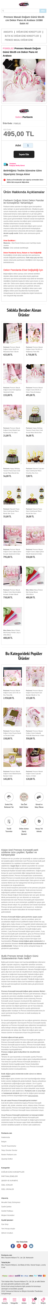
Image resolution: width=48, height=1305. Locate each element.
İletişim (3, 1142)
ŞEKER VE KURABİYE (9, 1181)
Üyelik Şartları (6, 1207)
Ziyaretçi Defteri (7, 1159)
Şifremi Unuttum (7, 1233)
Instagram (31, 1246)
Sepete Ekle (24, 154)
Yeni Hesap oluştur (8, 1229)
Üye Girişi (4, 1224)
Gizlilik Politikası (7, 1211)
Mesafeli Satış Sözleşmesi (10, 1202)
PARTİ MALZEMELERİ (9, 1176)
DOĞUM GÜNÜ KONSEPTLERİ (28, 32)
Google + (19, 1246)
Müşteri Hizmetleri (7, 1215)
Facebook (13, 1246)
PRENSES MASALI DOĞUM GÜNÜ (19, 40)
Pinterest (25, 1246)
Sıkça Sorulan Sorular (9, 1150)
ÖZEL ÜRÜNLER (7, 1189)
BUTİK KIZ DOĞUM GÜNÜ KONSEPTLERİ (22, 36)
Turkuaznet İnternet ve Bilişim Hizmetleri (20, 1291)
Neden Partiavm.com (9, 1155)
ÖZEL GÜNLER (7, 1185)
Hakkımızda (5, 1137)
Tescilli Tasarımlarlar (8, 1146)
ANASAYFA (8, 32)
